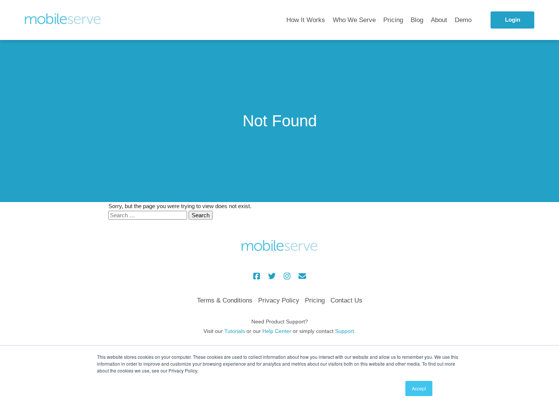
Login (512, 19)
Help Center (276, 331)
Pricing (393, 20)
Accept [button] (419, 388)
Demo (463, 20)
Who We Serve (354, 20)
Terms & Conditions (225, 300)
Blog (417, 20)
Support (344, 331)
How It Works (305, 20)
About (439, 20)
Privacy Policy (278, 300)
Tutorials (234, 331)
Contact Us (346, 300)
